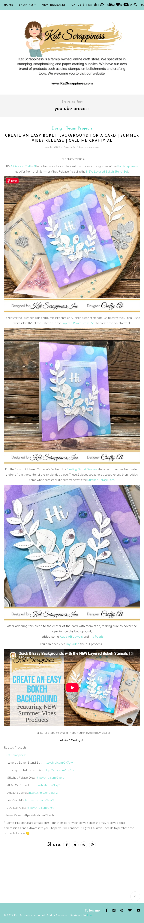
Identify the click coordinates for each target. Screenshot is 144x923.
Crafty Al (69, 147)
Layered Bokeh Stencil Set (79, 323)
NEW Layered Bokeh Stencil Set (107, 171)
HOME (8, 5)
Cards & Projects (86, 5)
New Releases (54, 5)
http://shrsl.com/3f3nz (43, 792)
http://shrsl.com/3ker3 (39, 800)
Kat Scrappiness (127, 166)
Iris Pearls (97, 636)
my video (72, 644)
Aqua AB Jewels (71, 636)
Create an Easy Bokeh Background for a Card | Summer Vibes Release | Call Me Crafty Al (72, 138)
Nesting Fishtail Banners (82, 469)
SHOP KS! (26, 5)
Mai (89, 915)
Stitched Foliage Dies (100, 479)
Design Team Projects (72, 129)
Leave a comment (89, 147)
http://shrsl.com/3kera (50, 777)
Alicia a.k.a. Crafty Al (23, 166)
